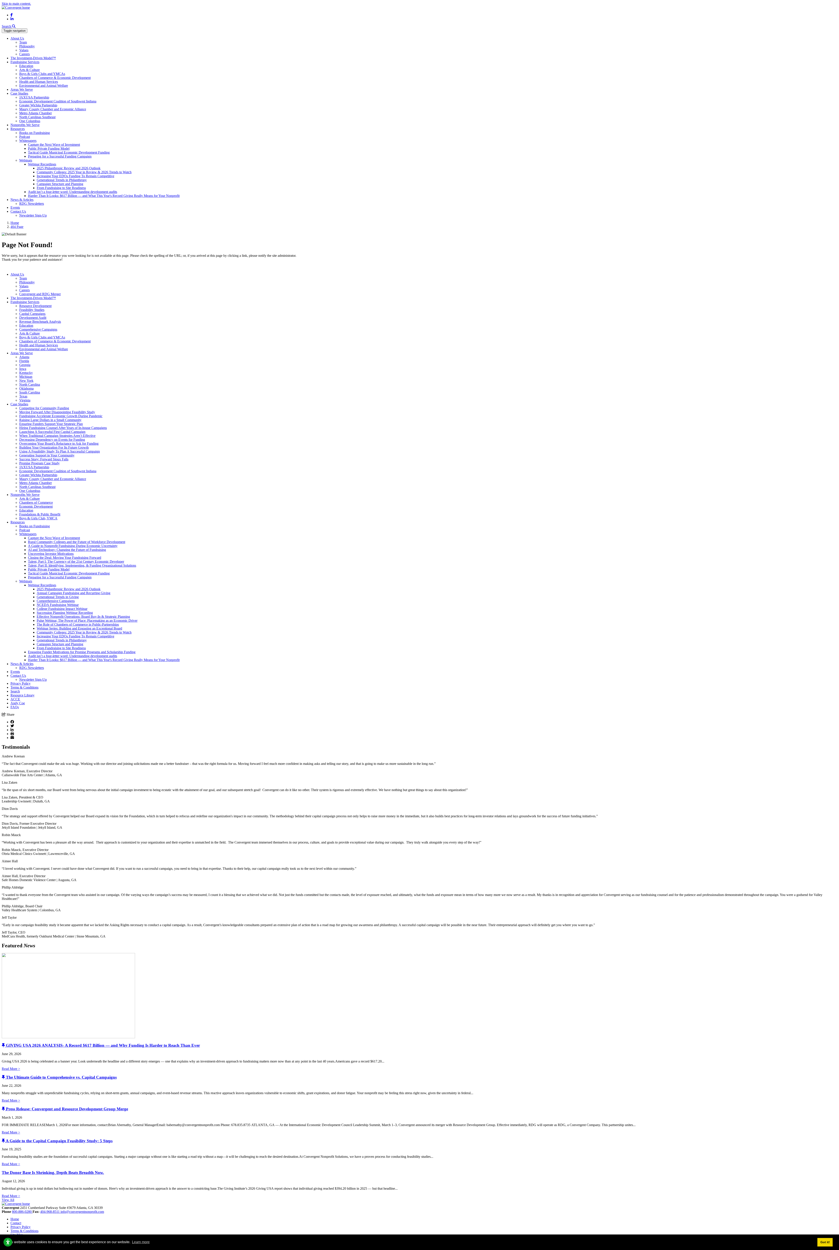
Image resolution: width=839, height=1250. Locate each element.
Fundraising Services (24, 62)
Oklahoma (26, 388)
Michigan (25, 376)
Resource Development (35, 306)
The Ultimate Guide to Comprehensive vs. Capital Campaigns (61, 1077)
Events (15, 207)
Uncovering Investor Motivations (51, 554)
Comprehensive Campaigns (38, 329)
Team (23, 42)
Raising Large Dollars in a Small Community (50, 420)
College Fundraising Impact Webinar (62, 609)
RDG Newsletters (31, 203)
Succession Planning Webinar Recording (65, 613)
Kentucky (26, 373)
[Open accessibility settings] (7, 1242)
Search (15, 691)
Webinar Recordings (42, 164)
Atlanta (24, 357)
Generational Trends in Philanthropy (62, 180)
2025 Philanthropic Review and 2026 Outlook (69, 168)
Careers (24, 54)
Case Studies (19, 93)
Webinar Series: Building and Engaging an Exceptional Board (79, 628)
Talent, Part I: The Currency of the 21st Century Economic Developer (76, 561)
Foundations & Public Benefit (39, 514)
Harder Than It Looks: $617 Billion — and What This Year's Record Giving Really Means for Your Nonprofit (104, 196)
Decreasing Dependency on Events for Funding (52, 439)
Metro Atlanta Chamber (35, 113)
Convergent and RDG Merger (40, 294)
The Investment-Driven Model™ (33, 58)
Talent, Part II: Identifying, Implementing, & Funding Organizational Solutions (82, 565)
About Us (17, 38)
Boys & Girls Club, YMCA (38, 518)
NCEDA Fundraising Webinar (58, 605)
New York (26, 380)
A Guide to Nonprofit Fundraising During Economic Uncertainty (73, 546)
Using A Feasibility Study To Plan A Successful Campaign (59, 451)
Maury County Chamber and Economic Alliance (52, 109)
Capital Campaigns (32, 314)
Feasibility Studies (31, 310)
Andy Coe (17, 703)
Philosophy (27, 46)
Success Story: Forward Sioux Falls (43, 459)
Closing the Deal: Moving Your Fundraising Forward (64, 557)
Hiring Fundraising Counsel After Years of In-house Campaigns (63, 428)
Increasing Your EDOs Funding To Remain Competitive (75, 176)
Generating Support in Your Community (47, 455)
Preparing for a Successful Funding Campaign (60, 156)
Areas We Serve (21, 89)
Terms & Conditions (24, 687)
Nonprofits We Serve (25, 125)
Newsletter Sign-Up (33, 215)
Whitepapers (27, 140)
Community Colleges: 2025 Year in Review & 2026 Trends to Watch (84, 172)
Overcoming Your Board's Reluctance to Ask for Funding (59, 443)
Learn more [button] (141, 1242)
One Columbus (29, 121)
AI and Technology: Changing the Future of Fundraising (67, 550)
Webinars (25, 160)
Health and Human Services (38, 81)
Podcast (24, 137)
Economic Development (36, 506)
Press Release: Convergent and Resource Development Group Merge (67, 1109)
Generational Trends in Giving (58, 597)
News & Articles (21, 199)
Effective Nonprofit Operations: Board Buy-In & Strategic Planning (83, 616)
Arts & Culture (29, 70)
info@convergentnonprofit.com (82, 1212)
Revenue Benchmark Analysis (40, 321)
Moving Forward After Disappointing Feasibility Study (57, 412)
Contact (15, 1223)
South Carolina (29, 392)
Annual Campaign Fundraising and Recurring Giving (73, 593)
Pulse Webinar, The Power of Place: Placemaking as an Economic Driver (87, 620)
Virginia (24, 400)
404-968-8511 (50, 1212)
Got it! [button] (825, 1242)
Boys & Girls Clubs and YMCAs (42, 74)
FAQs (14, 707)
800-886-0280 (22, 1212)
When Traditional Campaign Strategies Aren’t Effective (57, 436)
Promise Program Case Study (39, 463)
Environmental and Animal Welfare (43, 85)
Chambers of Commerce (36, 502)
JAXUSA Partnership (34, 97)
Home (14, 1219)
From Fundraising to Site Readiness (61, 188)
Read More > (11, 1069)
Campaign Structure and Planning (60, 184)
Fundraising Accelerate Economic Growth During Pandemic (60, 416)
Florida (24, 361)
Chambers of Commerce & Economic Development (55, 78)
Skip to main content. (16, 3)
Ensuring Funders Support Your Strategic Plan (51, 424)
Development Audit (32, 317)
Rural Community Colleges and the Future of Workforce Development (76, 542)
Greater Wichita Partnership (38, 105)
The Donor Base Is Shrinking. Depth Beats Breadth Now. (53, 1172)
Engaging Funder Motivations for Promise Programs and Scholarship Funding (81, 652)
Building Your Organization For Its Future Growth (54, 447)
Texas (23, 396)
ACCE (15, 699)
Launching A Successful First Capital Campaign (52, 432)
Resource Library (22, 695)
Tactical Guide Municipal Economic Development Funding (69, 152)
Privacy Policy (20, 683)
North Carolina (29, 384)
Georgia (24, 365)
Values (23, 50)
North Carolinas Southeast (37, 117)
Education (26, 66)
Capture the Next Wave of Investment (54, 144)
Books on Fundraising (34, 133)
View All (8, 1200)
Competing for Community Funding (44, 408)
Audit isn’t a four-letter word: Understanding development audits (72, 192)
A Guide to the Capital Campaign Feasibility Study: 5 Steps (59, 1141)
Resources (17, 129)
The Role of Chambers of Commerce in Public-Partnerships (78, 624)
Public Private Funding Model (48, 148)
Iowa (22, 369)
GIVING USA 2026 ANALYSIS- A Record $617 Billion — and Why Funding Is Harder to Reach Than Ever (103, 1045)
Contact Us (18, 211)
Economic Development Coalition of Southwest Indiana (57, 101)
